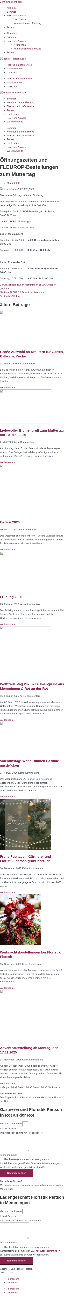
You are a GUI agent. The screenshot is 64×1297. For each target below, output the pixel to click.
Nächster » (54, 1087)
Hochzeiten (20, 19)
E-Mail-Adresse (8, 1128)
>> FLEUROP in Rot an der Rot (17, 227)
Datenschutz (13, 1282)
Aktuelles (12, 8)
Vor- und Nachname (11, 1123)
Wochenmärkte (15, 68)
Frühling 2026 (11, 597)
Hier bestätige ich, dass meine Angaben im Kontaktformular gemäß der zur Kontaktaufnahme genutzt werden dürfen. (30, 1163)
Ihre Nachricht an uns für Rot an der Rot (21, 1133)
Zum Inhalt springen (11, 2)
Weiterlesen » (7, 387)
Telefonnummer (9, 1155)
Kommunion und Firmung (27, 23)
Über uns (12, 72)
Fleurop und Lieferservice (20, 106)
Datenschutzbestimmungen (45, 1163)
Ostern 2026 (10, 522)
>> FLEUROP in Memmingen (15, 221)
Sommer (11, 12)
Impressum (13, 1279)
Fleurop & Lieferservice (19, 65)
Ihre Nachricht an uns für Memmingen (20, 1220)
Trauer (10, 27)
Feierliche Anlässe (16, 15)
